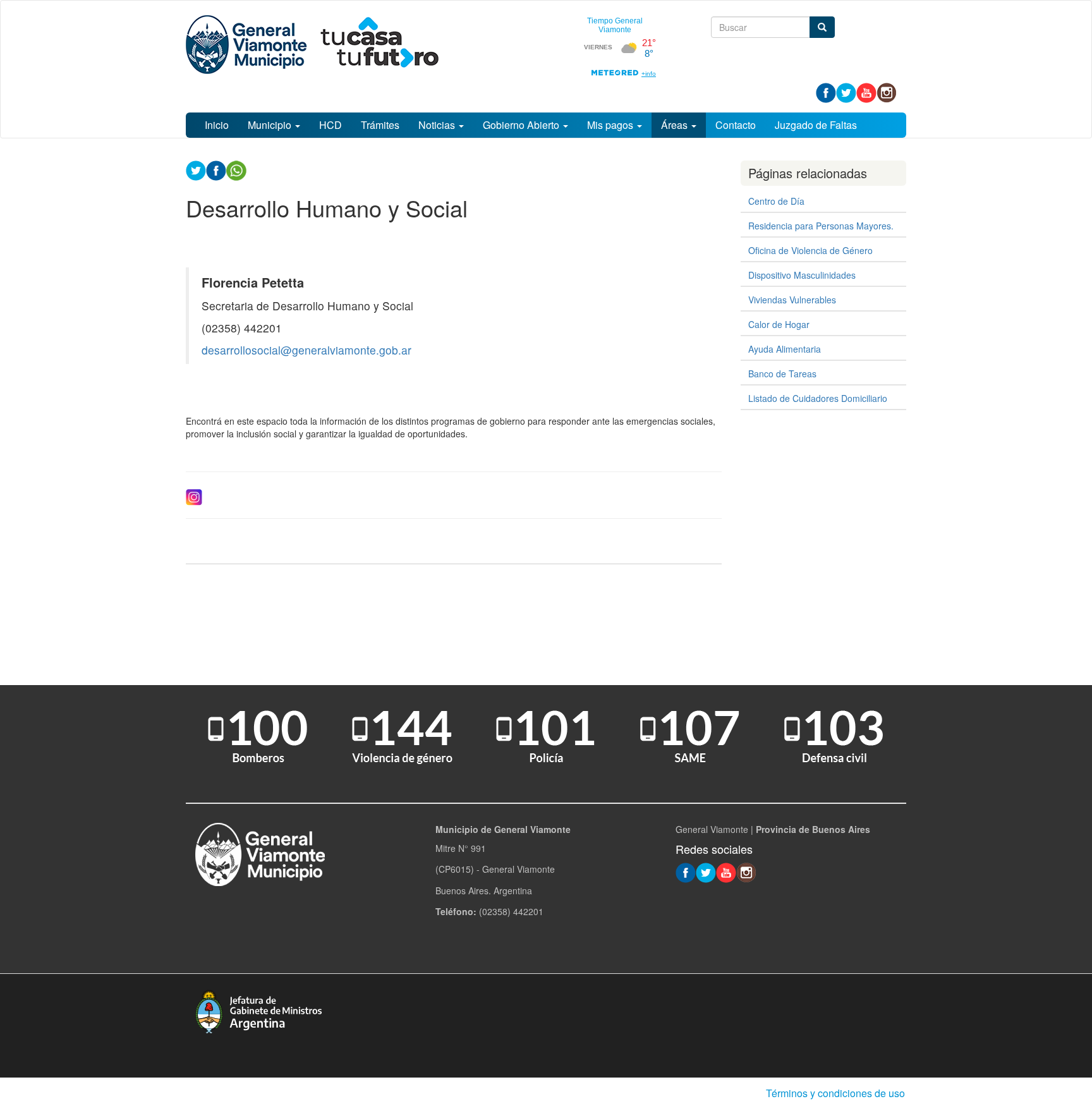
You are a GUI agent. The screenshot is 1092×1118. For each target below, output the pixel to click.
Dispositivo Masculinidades (802, 275)
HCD (330, 125)
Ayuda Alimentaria (784, 349)
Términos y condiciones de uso (835, 1093)
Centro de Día (776, 201)
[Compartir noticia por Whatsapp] (236, 169)
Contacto (735, 125)
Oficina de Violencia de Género (810, 250)
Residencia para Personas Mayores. (821, 225)
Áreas (675, 125)
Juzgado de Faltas (816, 125)
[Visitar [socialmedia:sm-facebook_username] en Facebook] (216, 169)
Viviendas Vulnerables (792, 299)
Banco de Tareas (782, 373)
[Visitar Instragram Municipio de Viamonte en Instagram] (887, 91)
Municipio (271, 125)
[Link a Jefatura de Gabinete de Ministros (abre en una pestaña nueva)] (258, 1010)
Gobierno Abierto (522, 125)
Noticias (438, 125)
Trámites (380, 125)
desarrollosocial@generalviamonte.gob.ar (306, 350)
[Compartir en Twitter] (196, 169)
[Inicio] (312, 44)
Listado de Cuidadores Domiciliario (817, 398)
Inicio (217, 125)
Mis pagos (611, 125)
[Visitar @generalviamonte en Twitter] (846, 91)
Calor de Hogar (779, 324)
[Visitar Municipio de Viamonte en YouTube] (866, 91)
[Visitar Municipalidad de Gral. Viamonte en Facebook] (826, 91)
